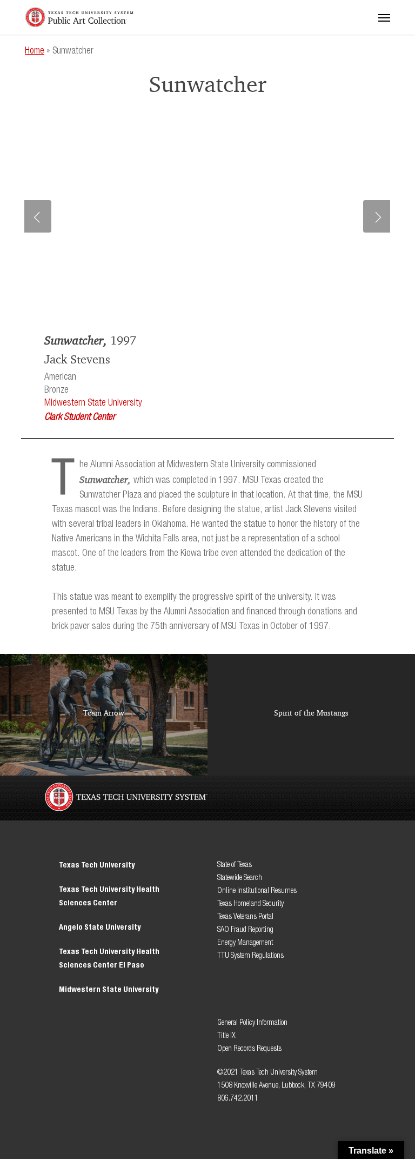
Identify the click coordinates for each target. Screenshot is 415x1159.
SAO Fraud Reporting (245, 929)
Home (34, 51)
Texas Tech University (97, 865)
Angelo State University (99, 927)
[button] (384, 17)
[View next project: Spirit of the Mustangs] (311, 715)
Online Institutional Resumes (257, 890)
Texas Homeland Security (250, 903)
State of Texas (234, 864)
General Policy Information (252, 1022)
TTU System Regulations (250, 955)
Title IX (227, 1035)
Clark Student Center (79, 417)
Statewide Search (239, 877)
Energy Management (245, 942)
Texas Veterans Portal (245, 916)
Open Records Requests (249, 1048)
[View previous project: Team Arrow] (104, 715)
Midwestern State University (93, 403)
